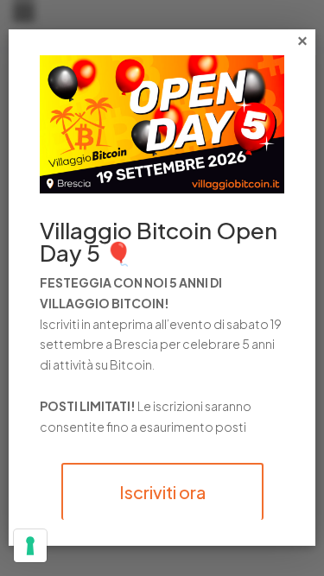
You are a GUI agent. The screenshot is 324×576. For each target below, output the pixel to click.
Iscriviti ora (162, 492)
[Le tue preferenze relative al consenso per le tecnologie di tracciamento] (30, 545)
